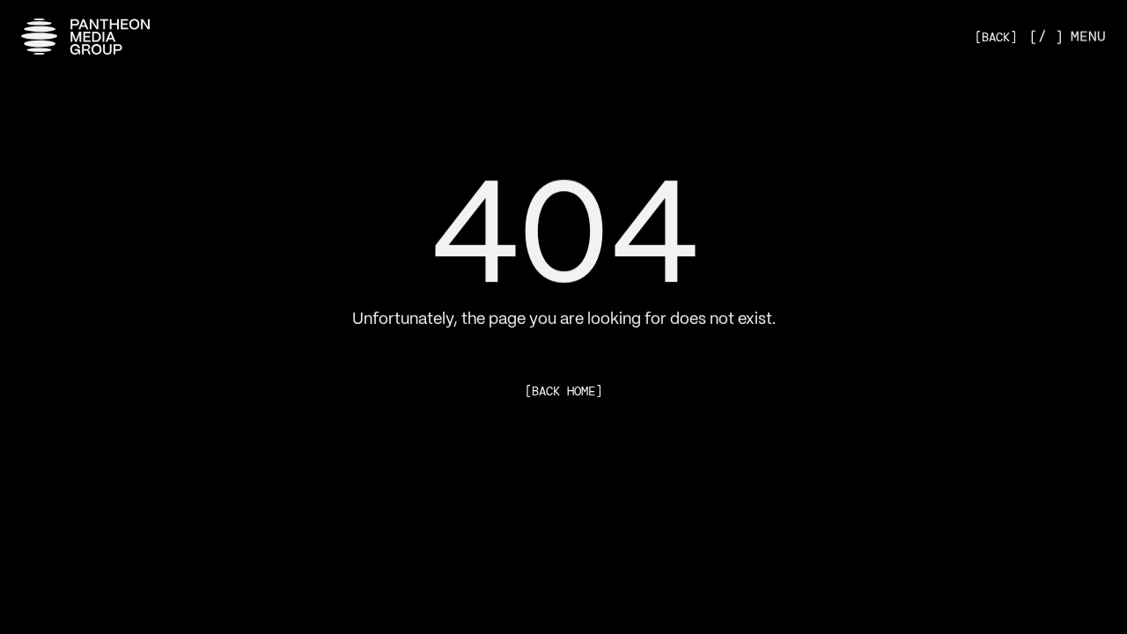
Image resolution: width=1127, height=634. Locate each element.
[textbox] (563, 224)
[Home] (86, 36)
